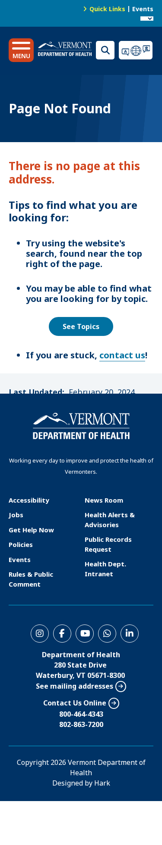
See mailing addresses (74, 686)
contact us (122, 355)
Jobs (16, 514)
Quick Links (107, 9)
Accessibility (29, 500)
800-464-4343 (81, 714)
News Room (104, 500)
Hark (102, 783)
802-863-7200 (81, 724)
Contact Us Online (74, 703)
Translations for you (136, 50)
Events (142, 9)
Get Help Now (31, 529)
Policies (21, 544)
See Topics (81, 326)
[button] (21, 50)
